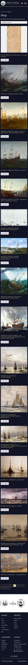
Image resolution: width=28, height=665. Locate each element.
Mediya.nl (24, 661)
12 (2, 588)
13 (4, 588)
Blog (2, 631)
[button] (22, 3)
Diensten (2, 620)
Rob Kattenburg (8, 661)
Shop (5, 11)
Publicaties (3, 627)
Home (2, 11)
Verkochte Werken (4, 625)
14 (7, 588)
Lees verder (5, 60)
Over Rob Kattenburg (5, 629)
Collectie (2, 622)
